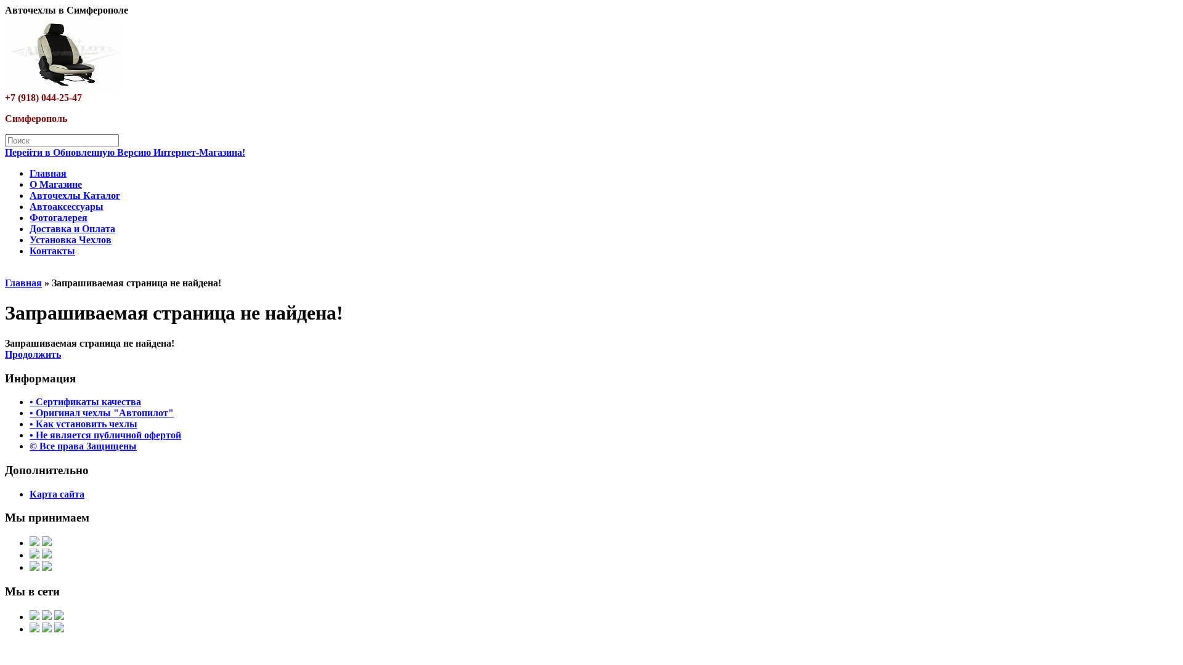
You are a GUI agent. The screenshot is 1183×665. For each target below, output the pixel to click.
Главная (48, 173)
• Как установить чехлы (83, 424)
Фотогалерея (58, 217)
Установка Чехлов (71, 240)
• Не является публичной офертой (105, 435)
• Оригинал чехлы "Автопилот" (102, 413)
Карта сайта (57, 494)
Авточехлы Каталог (75, 195)
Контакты (52, 251)
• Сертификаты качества (85, 402)
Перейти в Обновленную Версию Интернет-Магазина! (125, 152)
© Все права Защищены (83, 446)
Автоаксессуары (67, 206)
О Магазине (56, 184)
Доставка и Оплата (72, 229)
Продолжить (33, 354)
